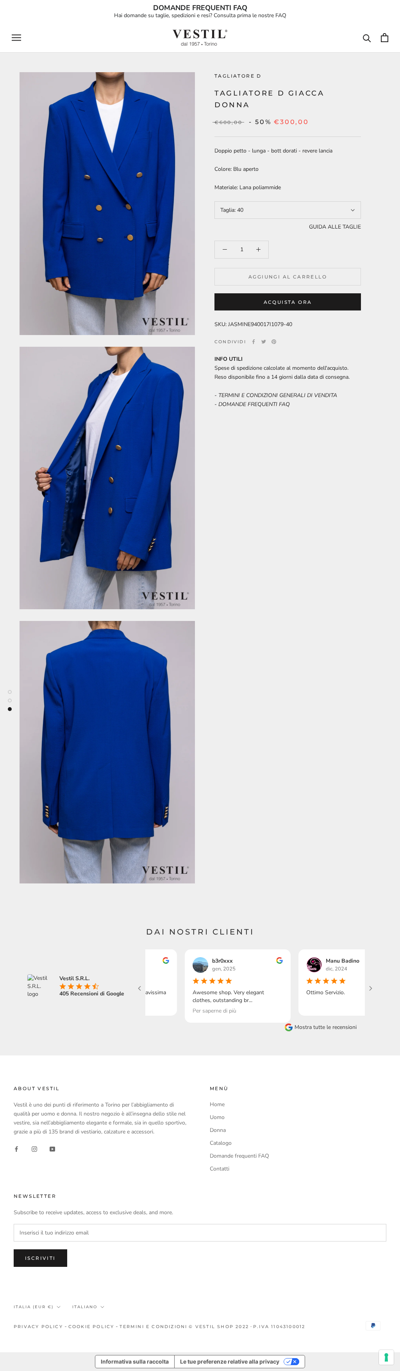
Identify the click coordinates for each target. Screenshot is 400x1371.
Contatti (219, 1168)
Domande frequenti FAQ (239, 1156)
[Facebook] (253, 341)
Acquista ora (288, 302)
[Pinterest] (273, 341)
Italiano (84, 1306)
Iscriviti (40, 1258)
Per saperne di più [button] (189, 1011)
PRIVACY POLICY (38, 1326)
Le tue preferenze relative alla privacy (229, 1361)
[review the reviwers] (254, 962)
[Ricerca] (367, 38)
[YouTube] (52, 1148)
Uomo (217, 1117)
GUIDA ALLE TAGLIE (335, 227)
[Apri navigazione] (16, 37)
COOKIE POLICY (91, 1326)
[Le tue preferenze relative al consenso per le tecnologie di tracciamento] (386, 1357)
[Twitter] (263, 341)
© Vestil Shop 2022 (219, 1326)
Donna (218, 1130)
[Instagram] (34, 1148)
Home (217, 1104)
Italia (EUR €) (34, 1306)
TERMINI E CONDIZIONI (153, 1326)
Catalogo (221, 1143)
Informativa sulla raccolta (135, 1361)
